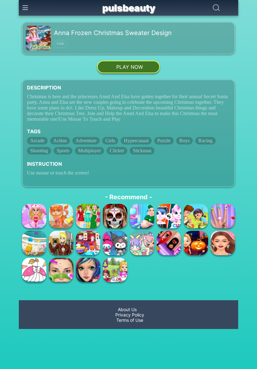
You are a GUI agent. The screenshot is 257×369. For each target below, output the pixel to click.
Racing (205, 140)
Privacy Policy (128, 314)
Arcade (37, 140)
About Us (128, 309)
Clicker (117, 150)
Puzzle (163, 140)
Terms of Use (128, 320)
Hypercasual (136, 140)
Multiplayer (89, 150)
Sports (63, 150)
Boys (184, 140)
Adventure (86, 140)
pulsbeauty (128, 7)
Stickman (142, 150)
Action (60, 140)
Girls (60, 43)
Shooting (39, 150)
